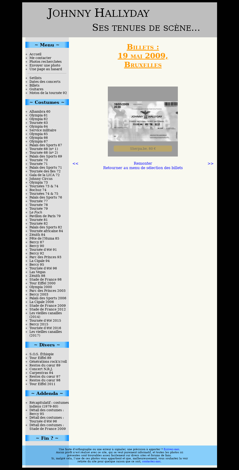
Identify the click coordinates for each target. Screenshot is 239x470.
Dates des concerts (44, 82)
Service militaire (42, 130)
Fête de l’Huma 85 (44, 238)
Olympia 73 (38, 182)
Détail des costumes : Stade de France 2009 (47, 427)
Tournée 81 (38, 220)
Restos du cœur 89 (44, 365)
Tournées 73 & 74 (43, 186)
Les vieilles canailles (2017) (45, 333)
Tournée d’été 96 (43, 268)
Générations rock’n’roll (48, 361)
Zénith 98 (37, 276)
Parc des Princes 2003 (47, 290)
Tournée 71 (38, 164)
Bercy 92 (36, 253)
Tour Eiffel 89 (40, 358)
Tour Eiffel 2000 (42, 283)
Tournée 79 (38, 208)
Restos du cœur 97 (44, 376)
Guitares (36, 89)
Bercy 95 (36, 264)
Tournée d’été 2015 (45, 320)
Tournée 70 (38, 160)
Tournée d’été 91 (43, 249)
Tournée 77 (38, 201)
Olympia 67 (38, 141)
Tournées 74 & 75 (43, 193)
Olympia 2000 (40, 287)
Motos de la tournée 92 (48, 93)
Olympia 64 (38, 126)
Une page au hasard (45, 69)
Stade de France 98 (45, 279)
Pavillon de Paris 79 (45, 216)
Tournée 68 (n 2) (43, 152)
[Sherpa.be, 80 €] (143, 155)
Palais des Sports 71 (45, 167)
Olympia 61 (38, 115)
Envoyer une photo (44, 65)
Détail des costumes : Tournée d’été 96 (46, 419)
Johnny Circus (41, 179)
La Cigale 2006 (41, 302)
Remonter (143, 163)
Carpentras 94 (41, 373)
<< (75, 163)
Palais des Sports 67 (45, 145)
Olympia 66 (38, 137)
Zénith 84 (37, 235)
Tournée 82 (38, 223)
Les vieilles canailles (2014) (45, 315)
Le (35, 212)
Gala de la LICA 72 (44, 175)
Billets (34, 85)
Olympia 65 (38, 134)
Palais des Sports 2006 (47, 298)
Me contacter (40, 58)
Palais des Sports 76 (45, 197)
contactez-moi (151, 461)
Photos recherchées (45, 61)
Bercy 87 (36, 242)
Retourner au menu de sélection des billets (143, 168)
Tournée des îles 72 (45, 171)
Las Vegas (37, 272)
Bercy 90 (36, 246)
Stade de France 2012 (47, 309)
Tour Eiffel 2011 (42, 384)
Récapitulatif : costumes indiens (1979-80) (49, 404)
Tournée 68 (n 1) (43, 149)
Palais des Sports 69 (45, 156)
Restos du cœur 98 (44, 380)
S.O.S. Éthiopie (41, 354)
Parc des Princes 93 (45, 257)
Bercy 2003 (38, 294)
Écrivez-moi (171, 449)
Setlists (35, 78)
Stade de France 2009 (47, 305)
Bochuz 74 (37, 190)
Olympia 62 (38, 119)
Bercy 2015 (38, 324)
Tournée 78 (38, 205)
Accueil (35, 54)
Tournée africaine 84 (46, 231)
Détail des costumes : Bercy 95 (46, 412)
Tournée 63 (38, 123)
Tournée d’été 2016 (45, 328)
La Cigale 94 (39, 261)
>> (210, 163)
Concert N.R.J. (41, 369)
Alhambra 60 (39, 111)
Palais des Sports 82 (45, 227)
